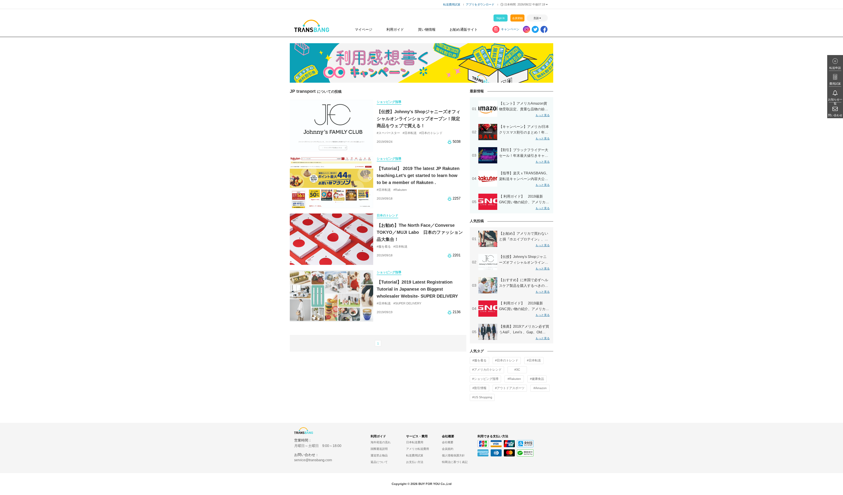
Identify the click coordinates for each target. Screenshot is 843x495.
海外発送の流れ (381, 442)
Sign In (500, 18)
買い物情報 (427, 29)
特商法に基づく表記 (455, 462)
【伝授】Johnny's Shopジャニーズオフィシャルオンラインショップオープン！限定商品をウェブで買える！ (418, 118)
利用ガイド (395, 29)
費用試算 (835, 83)
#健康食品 (537, 379)
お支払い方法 (414, 462)
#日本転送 (534, 360)
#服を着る (479, 360)
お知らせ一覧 (835, 101)
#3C (517, 369)
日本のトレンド (387, 215)
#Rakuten (514, 379)
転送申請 (835, 68)
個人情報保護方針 (453, 455)
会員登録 (517, 18)
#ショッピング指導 (485, 379)
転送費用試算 (451, 4)
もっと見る (542, 115)
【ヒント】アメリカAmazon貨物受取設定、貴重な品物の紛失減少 (523, 109)
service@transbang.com (313, 460)
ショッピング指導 (389, 102)
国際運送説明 (379, 448)
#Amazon (540, 388)
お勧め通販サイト (464, 29)
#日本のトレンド (506, 360)
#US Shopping (482, 397)
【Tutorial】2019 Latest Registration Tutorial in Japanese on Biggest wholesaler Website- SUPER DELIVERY (417, 289)
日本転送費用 (414, 442)
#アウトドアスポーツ (509, 388)
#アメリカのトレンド (487, 369)
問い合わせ (835, 115)
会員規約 (447, 448)
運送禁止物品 (379, 455)
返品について (379, 462)
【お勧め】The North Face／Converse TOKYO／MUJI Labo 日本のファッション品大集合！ (420, 232)
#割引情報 (479, 388)
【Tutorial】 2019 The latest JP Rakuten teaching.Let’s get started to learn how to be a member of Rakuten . (418, 175)
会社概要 (447, 442)
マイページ (363, 29)
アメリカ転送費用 (417, 448)
